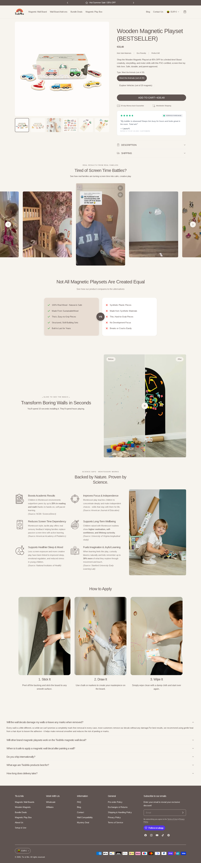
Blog (79, 807)
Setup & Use (20, 828)
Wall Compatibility (85, 817)
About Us (19, 822)
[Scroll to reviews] (151, 24)
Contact (80, 812)
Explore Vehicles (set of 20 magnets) (135, 85)
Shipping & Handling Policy (120, 812)
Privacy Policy (114, 817)
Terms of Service (115, 822)
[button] (184, 11)
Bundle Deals (21, 812)
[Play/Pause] (120, 188)
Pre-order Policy (115, 802)
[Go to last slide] (8, 224)
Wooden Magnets (23, 807)
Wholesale (50, 802)
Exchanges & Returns (118, 807)
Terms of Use (172, 819)
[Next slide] (193, 224)
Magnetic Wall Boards (24, 802)
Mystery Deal (83, 822)
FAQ (79, 802)
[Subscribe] (183, 812)
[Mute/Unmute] (120, 195)
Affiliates (50, 807)
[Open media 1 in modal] (104, 26)
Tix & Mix (25, 857)
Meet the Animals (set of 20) (131, 78)
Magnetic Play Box (23, 817)
